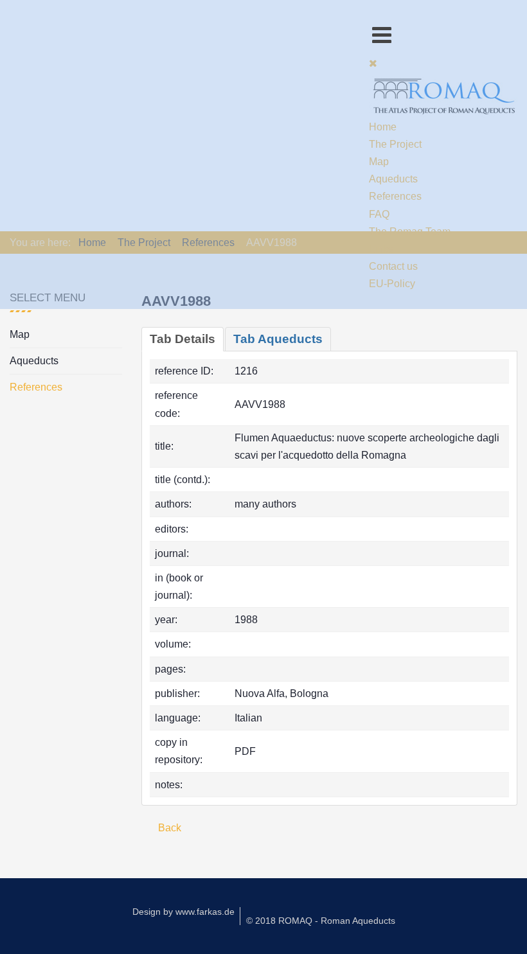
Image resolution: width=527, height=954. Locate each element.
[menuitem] (383, 126)
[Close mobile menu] (373, 63)
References (36, 387)
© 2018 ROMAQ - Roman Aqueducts (320, 920)
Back (168, 827)
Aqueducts (34, 360)
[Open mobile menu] (382, 35)
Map (20, 334)
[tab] (182, 339)
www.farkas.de (205, 911)
